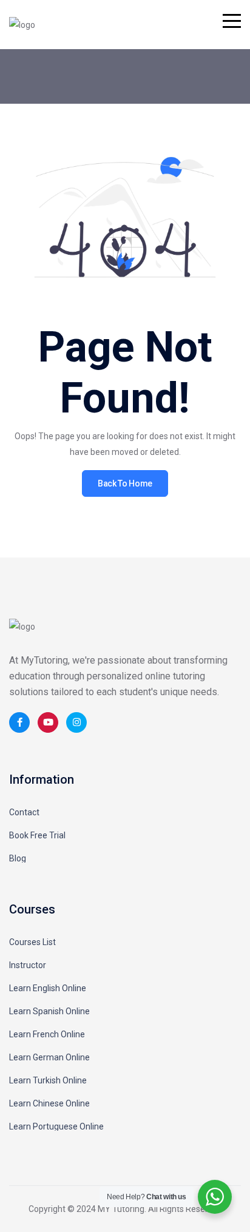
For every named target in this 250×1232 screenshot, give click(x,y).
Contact (24, 812)
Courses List (32, 942)
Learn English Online (47, 988)
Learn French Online (47, 1034)
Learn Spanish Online (49, 1011)
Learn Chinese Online (49, 1103)
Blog (17, 858)
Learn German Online (49, 1057)
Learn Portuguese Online (56, 1126)
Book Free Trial (37, 835)
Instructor (27, 965)
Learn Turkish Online (48, 1080)
